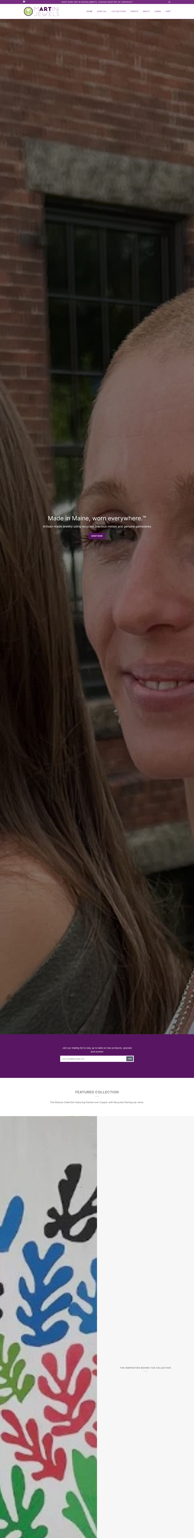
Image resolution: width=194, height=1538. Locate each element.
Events (134, 11)
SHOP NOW (97, 536)
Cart (168, 11)
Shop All (102, 11)
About (146, 11)
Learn (157, 11)
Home (90, 11)
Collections (119, 11)
